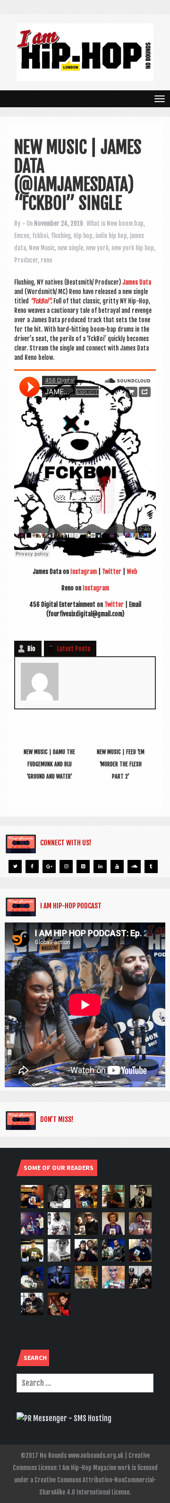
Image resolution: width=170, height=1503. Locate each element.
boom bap (131, 223)
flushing (61, 235)
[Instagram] (66, 866)
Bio (31, 648)
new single (70, 248)
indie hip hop (111, 235)
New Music (42, 248)
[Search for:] (85, 1383)
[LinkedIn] (100, 866)
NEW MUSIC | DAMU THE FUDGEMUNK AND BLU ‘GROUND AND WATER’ (49, 764)
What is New (101, 223)
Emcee (21, 235)
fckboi (40, 235)
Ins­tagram (83, 571)
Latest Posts (73, 648)
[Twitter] (15, 866)
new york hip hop (132, 248)
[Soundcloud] (134, 866)
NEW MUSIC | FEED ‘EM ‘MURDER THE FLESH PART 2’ (120, 764)
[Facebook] (32, 866)
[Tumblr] (151, 866)
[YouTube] (117, 866)
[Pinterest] (83, 866)
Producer (26, 260)
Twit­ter (111, 571)
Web (132, 571)
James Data (136, 282)
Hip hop (83, 235)
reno (46, 260)
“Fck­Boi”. (41, 301)
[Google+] (49, 866)
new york (97, 248)
